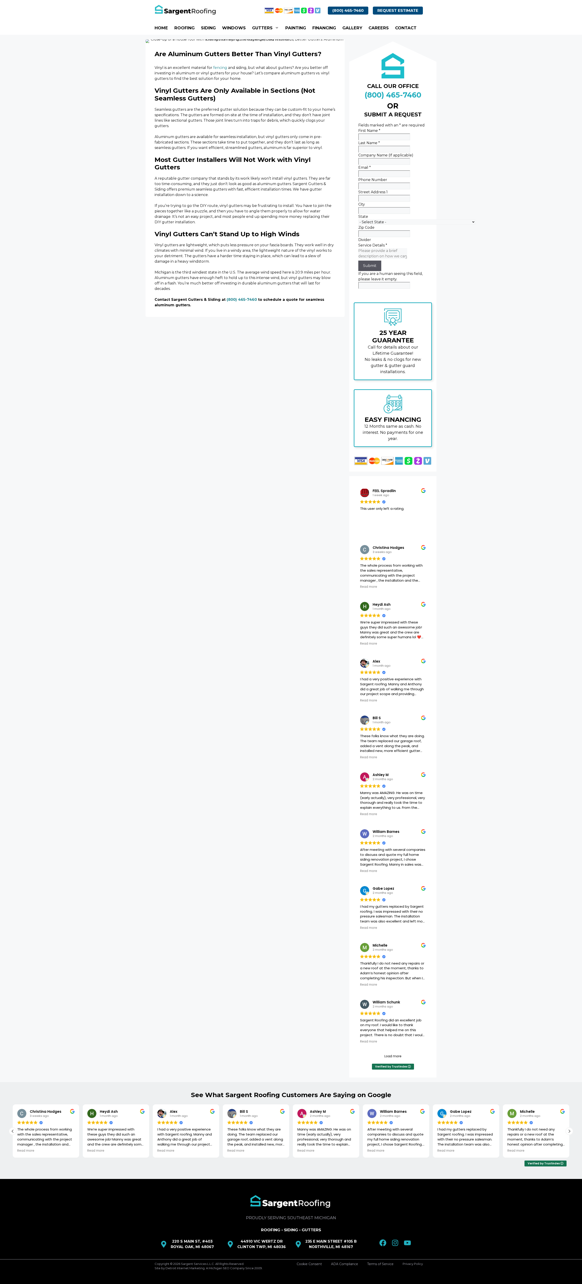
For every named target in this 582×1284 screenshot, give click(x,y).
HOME (161, 27)
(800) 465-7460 (348, 10)
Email (364, 167)
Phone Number (372, 180)
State (363, 216)
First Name (369, 130)
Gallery (352, 27)
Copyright (162, 1264)
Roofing (184, 27)
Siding (208, 27)
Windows (234, 27)
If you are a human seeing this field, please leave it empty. (390, 276)
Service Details (372, 245)
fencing (220, 67)
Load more (392, 1056)
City (361, 204)
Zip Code (366, 227)
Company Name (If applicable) (385, 155)
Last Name (369, 143)
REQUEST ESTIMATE (397, 10)
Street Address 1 (373, 192)
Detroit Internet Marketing (185, 1268)
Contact (405, 27)
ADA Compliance (344, 1264)
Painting (295, 27)
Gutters (262, 27)
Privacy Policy (413, 1264)
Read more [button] (368, 587)
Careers (379, 27)
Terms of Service (380, 1264)
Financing (324, 27)
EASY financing (393, 419)
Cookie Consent (309, 1264)
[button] (569, 1131)
